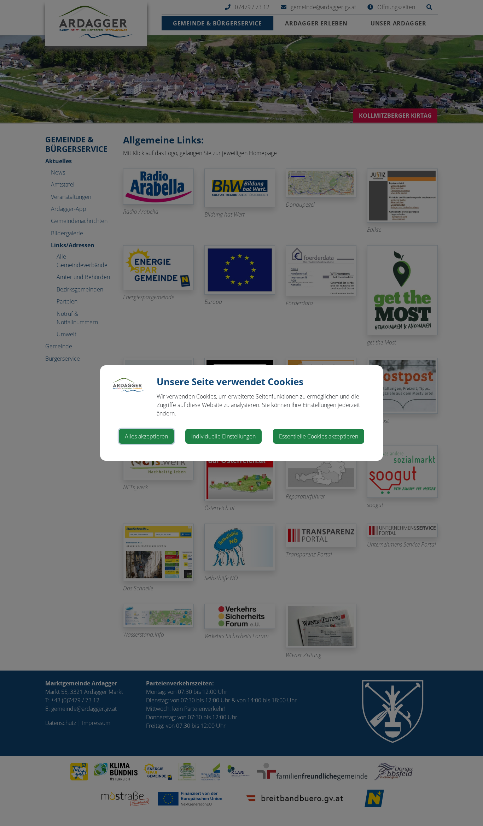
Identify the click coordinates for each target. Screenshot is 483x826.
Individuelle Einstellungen (223, 436)
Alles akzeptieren (146, 436)
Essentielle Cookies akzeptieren (318, 436)
